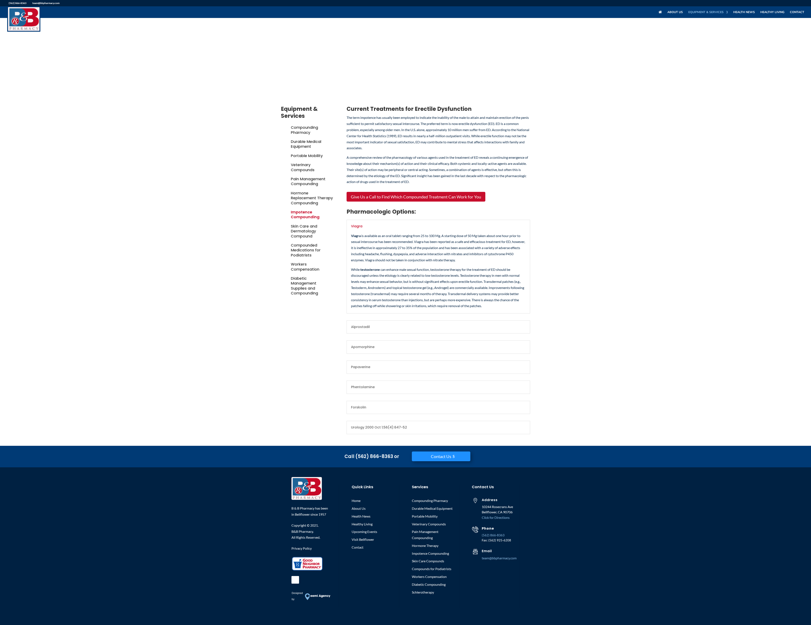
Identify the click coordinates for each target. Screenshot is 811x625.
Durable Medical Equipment (306, 144)
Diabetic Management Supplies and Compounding (304, 286)
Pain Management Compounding (308, 181)
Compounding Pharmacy (304, 130)
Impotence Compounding (305, 214)
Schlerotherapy (423, 592)
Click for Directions (496, 517)
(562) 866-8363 (17, 3)
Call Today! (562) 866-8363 (318, 69)
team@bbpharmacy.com (499, 558)
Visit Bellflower (363, 539)
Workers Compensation (305, 267)
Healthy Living (772, 12)
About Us (675, 12)
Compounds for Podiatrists (431, 569)
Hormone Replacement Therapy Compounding (312, 198)
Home (356, 501)
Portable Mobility (307, 155)
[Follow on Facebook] (295, 580)
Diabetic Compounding (429, 584)
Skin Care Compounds (428, 561)
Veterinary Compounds (302, 167)
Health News (744, 12)
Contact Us (441, 456)
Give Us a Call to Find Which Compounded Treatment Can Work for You (416, 196)
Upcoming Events (364, 532)
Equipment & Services (706, 12)
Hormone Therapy (425, 546)
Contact (797, 12)
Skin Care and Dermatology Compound (304, 231)
